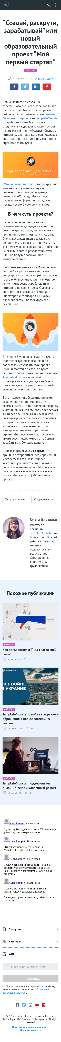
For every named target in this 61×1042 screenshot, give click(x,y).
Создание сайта (43, 499)
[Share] (14, 87)
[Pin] (47, 87)
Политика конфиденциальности (29, 1027)
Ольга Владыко (44, 78)
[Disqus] (30, 860)
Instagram (30, 1005)
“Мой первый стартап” (18, 184)
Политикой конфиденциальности (26, 991)
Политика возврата (30, 1030)
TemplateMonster (47, 118)
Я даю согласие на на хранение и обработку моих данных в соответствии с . (29, 989)
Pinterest (43, 1005)
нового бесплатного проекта (29, 116)
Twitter (24, 1005)
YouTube (37, 1005)
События (30, 70)
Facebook (17, 1005)
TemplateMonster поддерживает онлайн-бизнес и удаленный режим (29, 785)
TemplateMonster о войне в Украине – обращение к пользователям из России (30, 718)
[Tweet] (25, 87)
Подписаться (33, 978)
